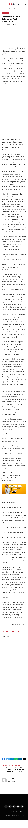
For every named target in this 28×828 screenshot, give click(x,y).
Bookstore (14, 811)
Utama (7, 811)
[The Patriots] (14, 4)
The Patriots (16, 24)
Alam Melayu (5, 13)
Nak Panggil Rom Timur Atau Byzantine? (8, 769)
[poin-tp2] (14, 493)
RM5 (7, 632)
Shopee (20, 811)
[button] (3, 4)
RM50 (17, 632)
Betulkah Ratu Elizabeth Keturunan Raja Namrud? (20, 769)
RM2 (3, 632)
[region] (14, 111)
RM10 (12, 632)
